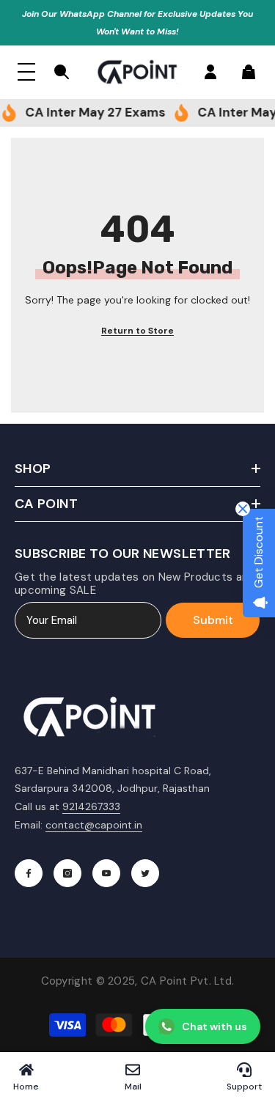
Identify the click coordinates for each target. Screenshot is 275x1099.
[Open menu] (26, 72)
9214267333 (91, 806)
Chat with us (214, 1026)
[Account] (210, 72)
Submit (213, 620)
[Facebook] (29, 873)
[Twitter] (145, 873)
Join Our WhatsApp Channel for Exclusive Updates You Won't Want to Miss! (137, 22)
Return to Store (137, 331)
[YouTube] (106, 873)
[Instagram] (67, 873)
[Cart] (248, 72)
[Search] (61, 72)
